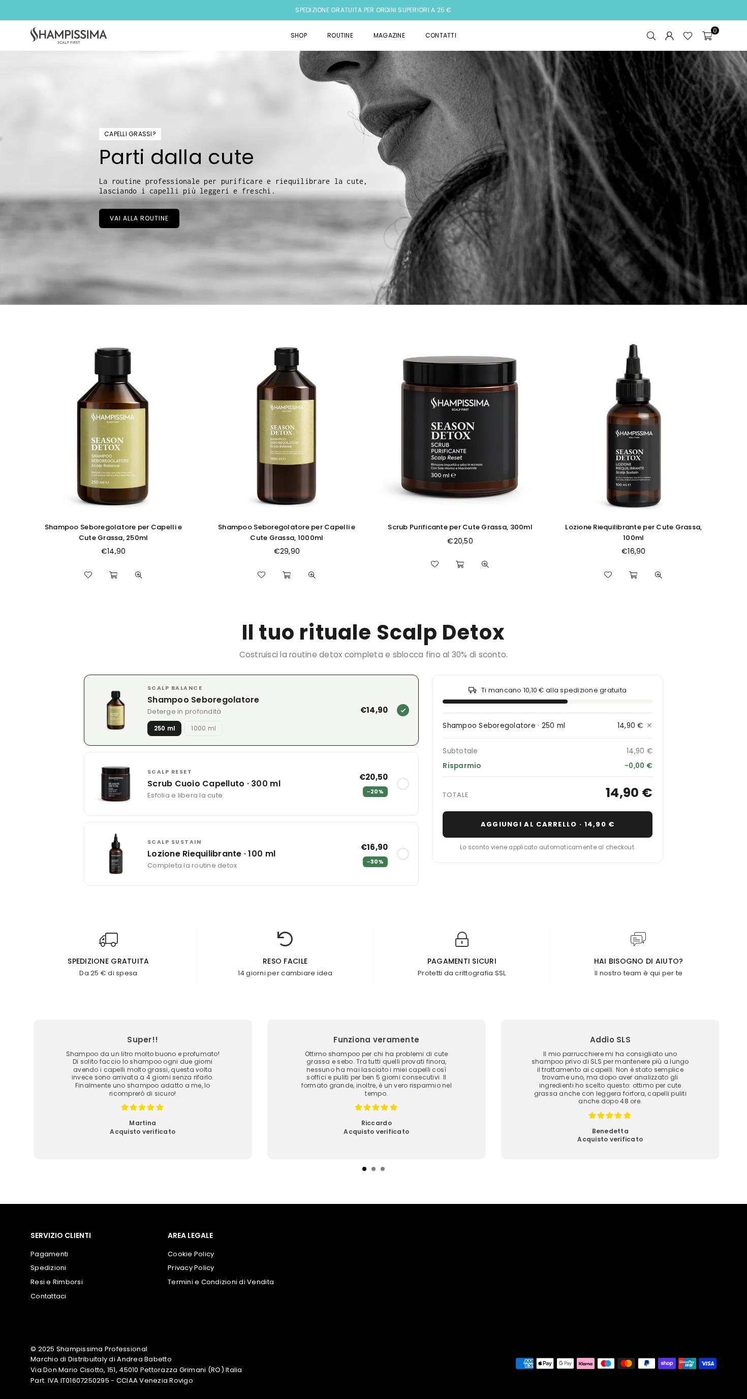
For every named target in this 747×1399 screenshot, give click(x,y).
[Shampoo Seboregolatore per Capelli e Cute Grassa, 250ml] (113, 426)
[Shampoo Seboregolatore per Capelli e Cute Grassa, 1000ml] (286, 426)
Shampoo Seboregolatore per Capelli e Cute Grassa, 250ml (113, 532)
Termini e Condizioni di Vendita (221, 1282)
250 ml (164, 728)
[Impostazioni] (669, 35)
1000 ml (203, 728)
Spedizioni (48, 1268)
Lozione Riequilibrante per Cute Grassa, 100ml (633, 532)
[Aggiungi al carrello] (113, 575)
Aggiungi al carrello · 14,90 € (548, 824)
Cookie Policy (191, 1254)
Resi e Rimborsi (56, 1282)
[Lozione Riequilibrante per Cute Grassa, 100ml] (633, 426)
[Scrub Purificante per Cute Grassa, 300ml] (460, 426)
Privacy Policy (191, 1268)
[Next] (704, 1096)
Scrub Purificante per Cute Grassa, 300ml (460, 527)
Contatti (440, 35)
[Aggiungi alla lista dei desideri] (88, 575)
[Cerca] (651, 35)
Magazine (389, 35)
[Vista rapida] (139, 575)
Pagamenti (49, 1254)
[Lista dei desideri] (687, 35)
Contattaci (48, 1296)
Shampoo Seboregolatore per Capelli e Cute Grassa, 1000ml (286, 532)
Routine (340, 35)
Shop (299, 35)
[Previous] (43, 1096)
